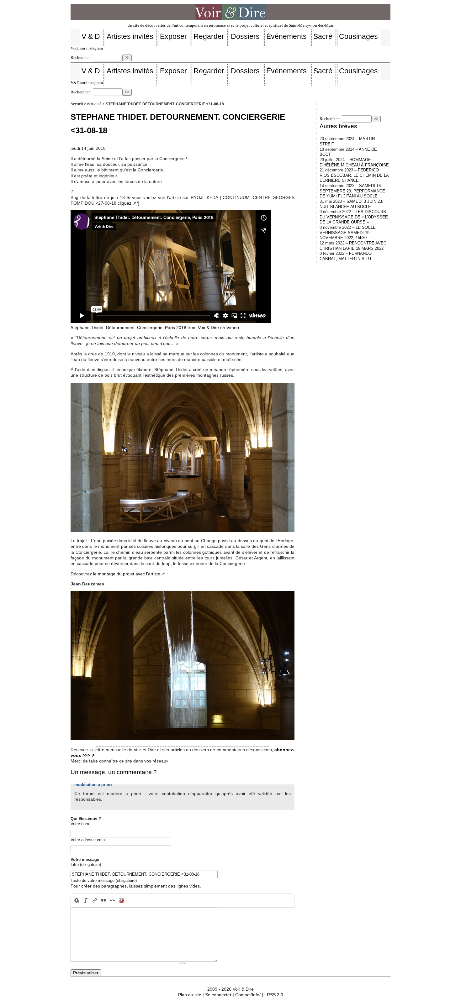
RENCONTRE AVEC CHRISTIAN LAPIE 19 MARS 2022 (353, 246)
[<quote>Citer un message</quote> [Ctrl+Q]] (103, 900)
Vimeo (232, 327)
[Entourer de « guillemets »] (112, 900)
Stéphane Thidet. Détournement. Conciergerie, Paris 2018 (128, 327)
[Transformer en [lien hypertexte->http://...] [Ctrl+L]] (94, 900)
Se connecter (218, 994)
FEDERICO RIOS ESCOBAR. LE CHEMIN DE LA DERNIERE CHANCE (354, 175)
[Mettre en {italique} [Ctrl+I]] (85, 900)
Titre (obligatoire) (86, 864)
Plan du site (189, 994)
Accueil (77, 104)
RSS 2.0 (275, 994)
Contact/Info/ (248, 994)
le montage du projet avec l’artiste (126, 573)
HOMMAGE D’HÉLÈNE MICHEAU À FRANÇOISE (354, 162)
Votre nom (80, 823)
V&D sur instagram (87, 48)
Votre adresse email (89, 839)
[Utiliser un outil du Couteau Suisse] (121, 900)
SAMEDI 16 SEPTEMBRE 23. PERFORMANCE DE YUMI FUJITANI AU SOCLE (352, 190)
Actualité (94, 104)
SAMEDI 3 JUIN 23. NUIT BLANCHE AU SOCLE (351, 204)
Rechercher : (81, 57)
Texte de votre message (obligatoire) (104, 880)
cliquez (124, 203)
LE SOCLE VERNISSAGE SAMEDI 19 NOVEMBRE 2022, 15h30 (348, 232)
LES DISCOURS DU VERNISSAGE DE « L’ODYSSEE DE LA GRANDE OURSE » (354, 216)
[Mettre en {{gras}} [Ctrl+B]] (76, 900)
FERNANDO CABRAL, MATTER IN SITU (346, 256)
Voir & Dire (208, 327)
